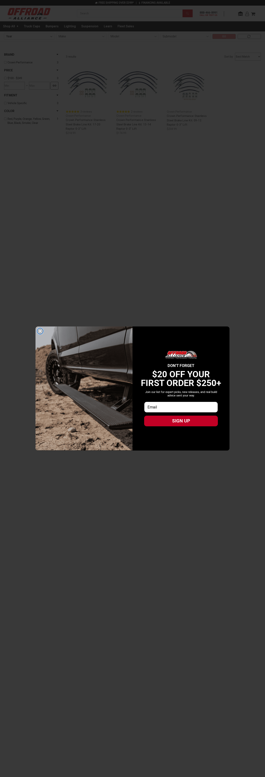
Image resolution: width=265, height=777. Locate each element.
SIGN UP (181, 421)
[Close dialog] (40, 331)
